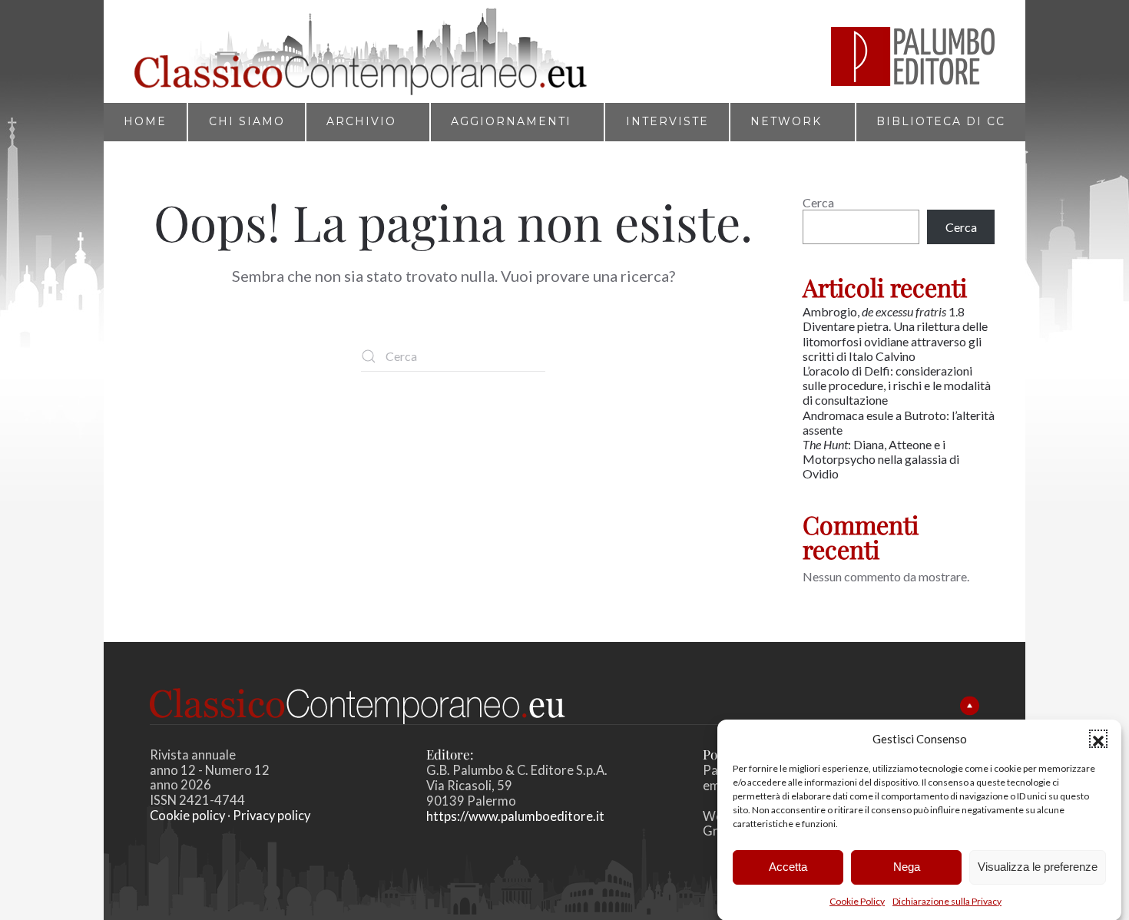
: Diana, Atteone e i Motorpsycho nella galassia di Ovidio (881, 459)
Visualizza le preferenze (1038, 866)
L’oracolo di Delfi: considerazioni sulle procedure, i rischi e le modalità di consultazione (897, 385)
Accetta (788, 866)
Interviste (667, 121)
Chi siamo (247, 121)
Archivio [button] (361, 121)
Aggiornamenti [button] (511, 121)
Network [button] (786, 121)
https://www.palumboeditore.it (515, 816)
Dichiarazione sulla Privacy (947, 901)
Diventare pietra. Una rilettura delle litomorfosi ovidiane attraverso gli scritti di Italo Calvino (895, 340)
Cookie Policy (857, 901)
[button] (1098, 738)
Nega (906, 866)
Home (145, 121)
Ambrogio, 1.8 (885, 311)
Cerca (818, 202)
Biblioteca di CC (940, 121)
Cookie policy (187, 815)
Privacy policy (271, 815)
